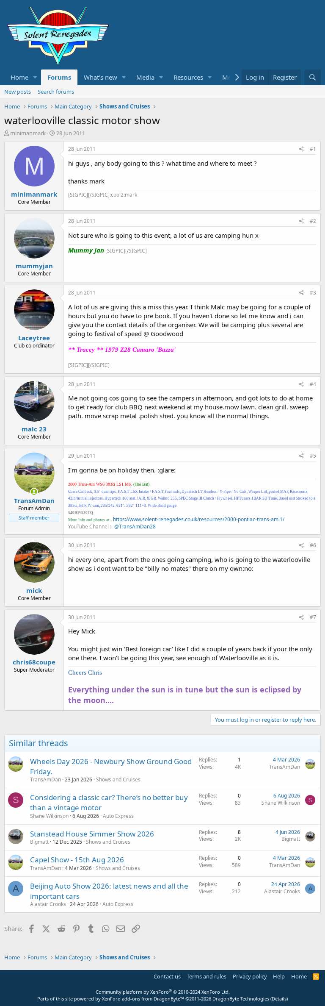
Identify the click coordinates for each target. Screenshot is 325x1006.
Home (19, 77)
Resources (188, 77)
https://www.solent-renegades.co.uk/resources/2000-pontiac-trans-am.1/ (198, 519)
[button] (35, 77)
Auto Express (118, 816)
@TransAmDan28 (135, 526)
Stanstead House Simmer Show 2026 (92, 834)
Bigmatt (39, 841)
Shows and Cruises (118, 779)
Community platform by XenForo (163, 992)
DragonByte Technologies (240, 998)
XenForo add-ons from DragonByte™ (143, 998)
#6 (313, 545)
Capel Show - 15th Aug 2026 (77, 859)
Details (279, 998)
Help (279, 976)
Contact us (167, 976)
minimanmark (28, 133)
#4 (313, 384)
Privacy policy (250, 976)
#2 (313, 221)
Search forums (56, 91)
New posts (17, 91)
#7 (313, 617)
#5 (313, 455)
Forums (59, 77)
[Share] (301, 149)
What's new (100, 77)
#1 (313, 149)
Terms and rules (206, 976)
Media (145, 77)
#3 (313, 292)
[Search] (312, 77)
